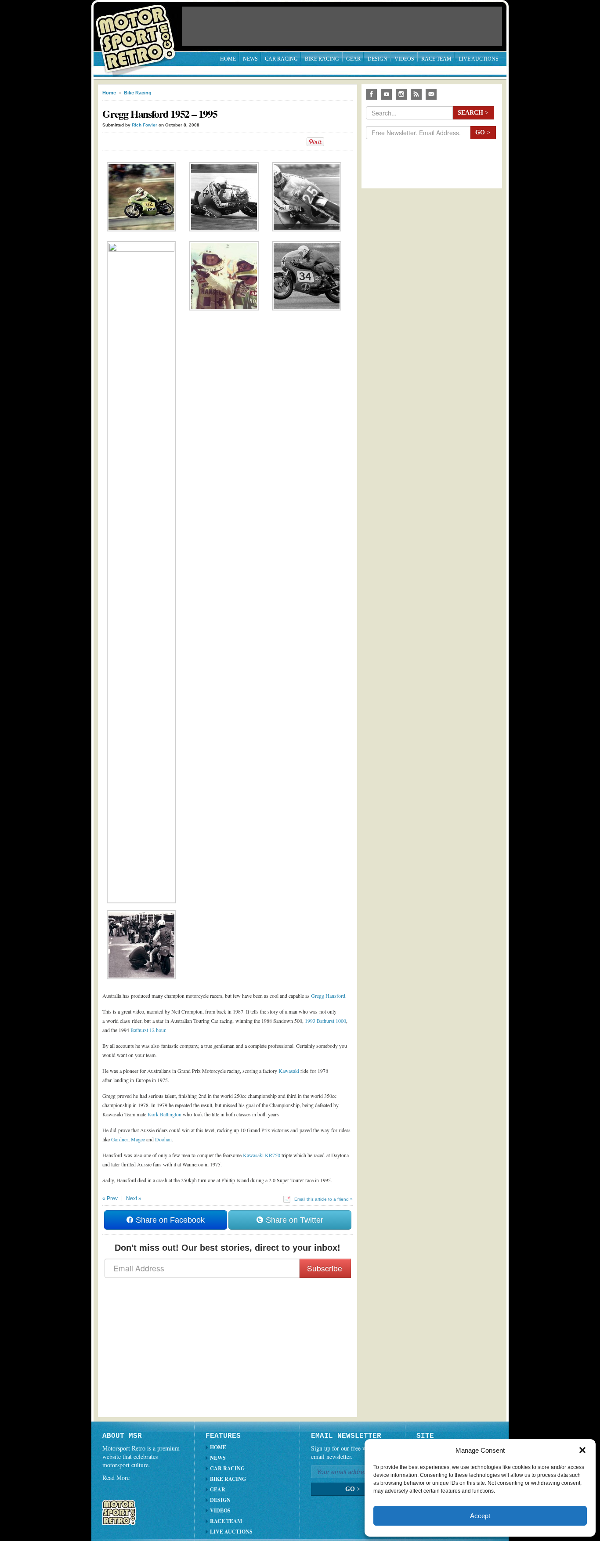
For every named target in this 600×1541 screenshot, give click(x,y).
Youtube (386, 94)
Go (482, 132)
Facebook (371, 94)
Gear (353, 59)
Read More (116, 1477)
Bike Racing (322, 59)
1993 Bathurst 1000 (325, 1020)
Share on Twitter (293, 1220)
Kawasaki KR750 (261, 1154)
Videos (404, 59)
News (250, 59)
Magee (138, 1139)
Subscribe (324, 1268)
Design (377, 59)
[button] (582, 1450)
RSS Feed (416, 94)
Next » (133, 1198)
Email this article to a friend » (323, 1199)
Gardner (119, 1139)
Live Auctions (479, 59)
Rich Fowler (144, 125)
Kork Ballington (164, 1114)
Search (473, 112)
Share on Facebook (169, 1220)
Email (431, 94)
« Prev (110, 1198)
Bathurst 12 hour (147, 1029)
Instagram (401, 94)
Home (228, 59)
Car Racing (281, 59)
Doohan (163, 1139)
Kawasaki (288, 1070)
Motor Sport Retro (139, 32)
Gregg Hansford (328, 995)
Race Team (436, 59)
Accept (480, 1515)
